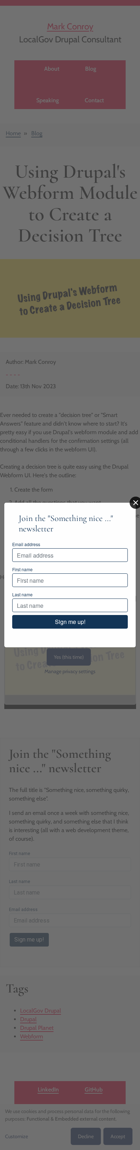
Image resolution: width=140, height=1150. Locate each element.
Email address (26, 544)
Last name (22, 594)
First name (22, 569)
